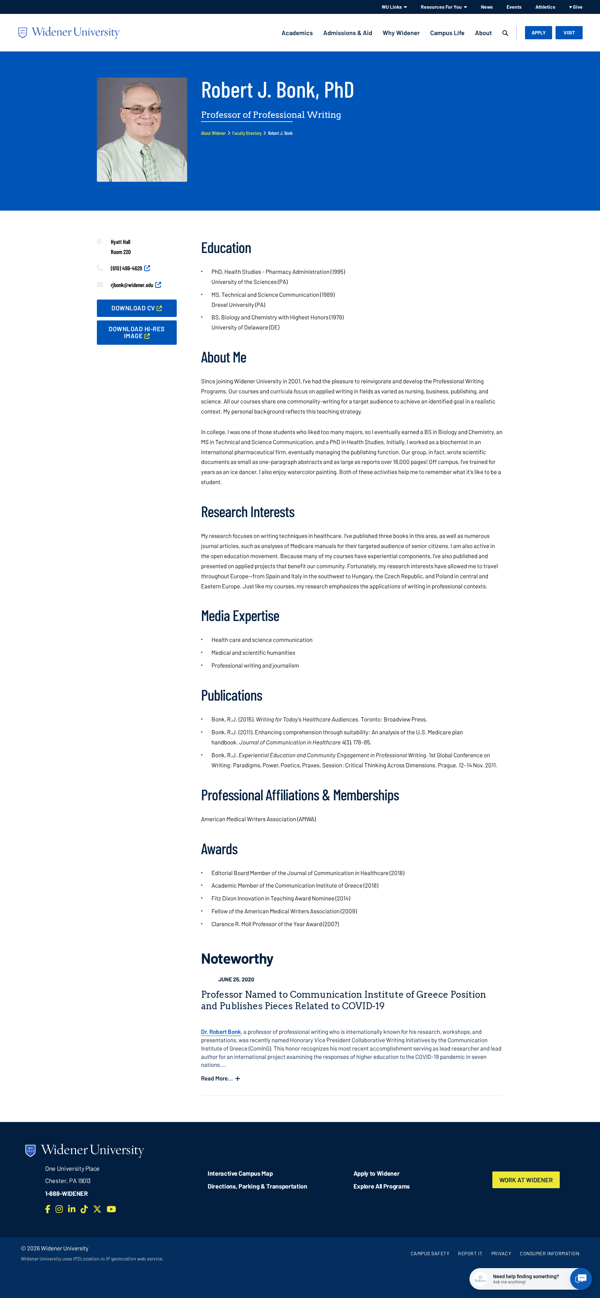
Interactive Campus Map (240, 1173)
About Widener (213, 133)
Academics (297, 32)
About (483, 32)
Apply (539, 32)
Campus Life (447, 32)
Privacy (501, 1253)
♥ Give (576, 7)
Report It (470, 1253)
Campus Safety (430, 1253)
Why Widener (401, 32)
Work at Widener (526, 1180)
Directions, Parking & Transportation (257, 1186)
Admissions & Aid (347, 32)
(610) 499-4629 (126, 267)
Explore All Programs (381, 1186)
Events (514, 7)
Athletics (545, 7)
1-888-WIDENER (66, 1193)
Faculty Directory (246, 133)
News (487, 7)
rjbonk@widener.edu (132, 284)
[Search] (505, 33)
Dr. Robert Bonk (221, 1031)
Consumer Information (549, 1253)
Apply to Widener (376, 1173)
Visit (569, 32)
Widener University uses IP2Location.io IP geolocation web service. (92, 1259)
